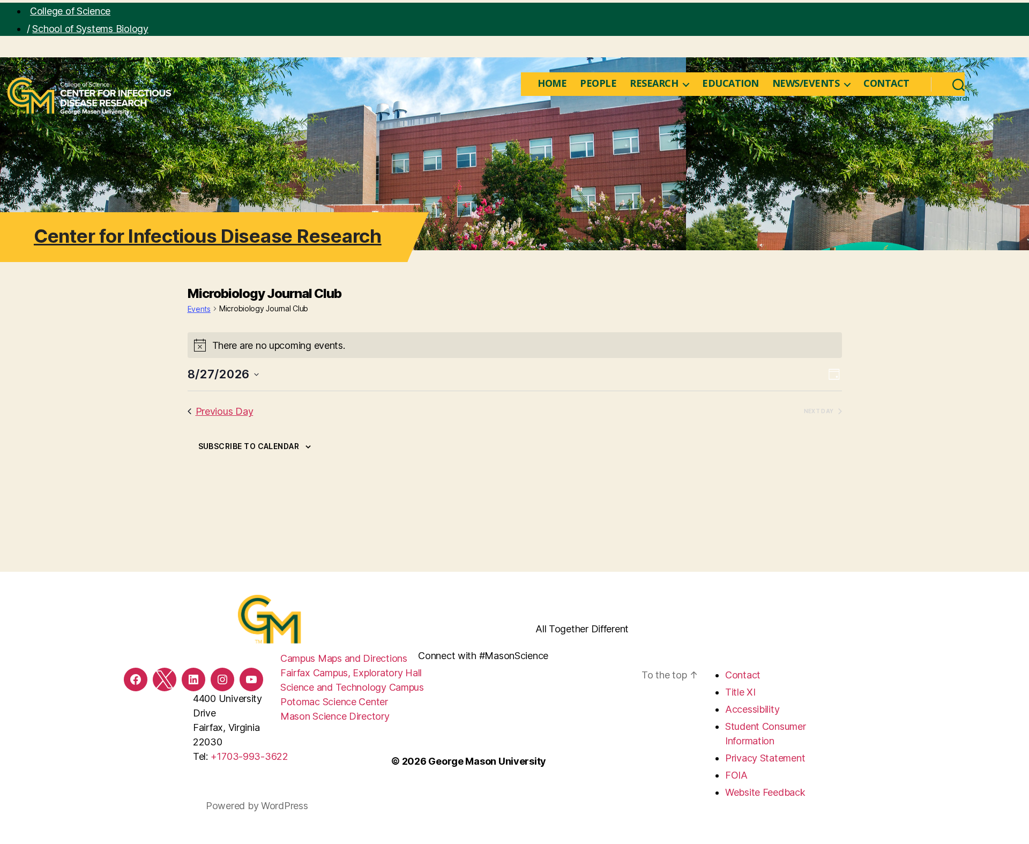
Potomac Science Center (334, 701)
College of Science (70, 11)
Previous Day (224, 411)
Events (199, 308)
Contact (886, 83)
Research (654, 83)
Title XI (740, 692)
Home (552, 83)
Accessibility (752, 709)
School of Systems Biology (90, 28)
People (598, 83)
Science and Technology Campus (352, 687)
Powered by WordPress (257, 805)
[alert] (515, 345)
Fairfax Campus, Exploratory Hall (351, 672)
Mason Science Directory (335, 716)
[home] (522, 84)
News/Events (806, 83)
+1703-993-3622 (249, 756)
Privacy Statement (765, 758)
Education (730, 83)
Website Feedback (765, 792)
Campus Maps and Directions (343, 658)
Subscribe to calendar (249, 446)
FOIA (736, 775)
